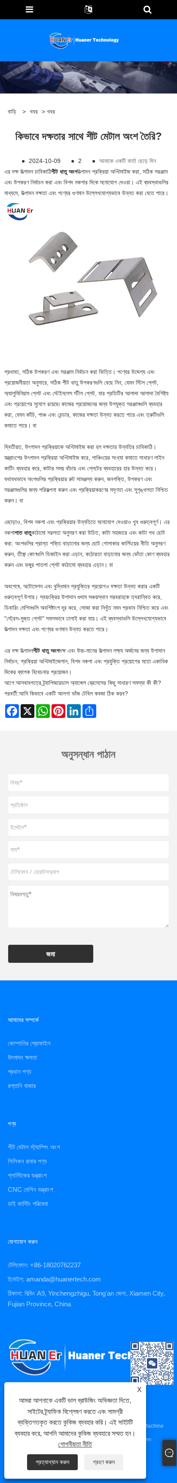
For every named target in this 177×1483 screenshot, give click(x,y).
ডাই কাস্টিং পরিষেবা (28, 1203)
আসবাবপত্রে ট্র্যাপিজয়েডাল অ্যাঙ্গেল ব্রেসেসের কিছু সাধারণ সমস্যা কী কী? (88, 682)
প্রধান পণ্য (19, 1071)
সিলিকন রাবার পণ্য (27, 1161)
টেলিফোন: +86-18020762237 (44, 1265)
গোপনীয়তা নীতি (75, 1444)
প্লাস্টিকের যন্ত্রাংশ (27, 1175)
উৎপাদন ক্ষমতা (22, 1057)
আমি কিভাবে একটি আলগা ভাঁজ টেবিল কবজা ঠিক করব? (73, 693)
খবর (34, 111)
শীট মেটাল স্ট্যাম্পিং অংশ (34, 1147)
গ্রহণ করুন (104, 1462)
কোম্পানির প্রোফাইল (29, 1043)
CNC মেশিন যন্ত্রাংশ (30, 1189)
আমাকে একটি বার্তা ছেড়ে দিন (127, 160)
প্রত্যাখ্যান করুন (52, 1462)
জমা (50, 954)
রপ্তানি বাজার (22, 1085)
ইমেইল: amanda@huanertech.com (54, 1279)
